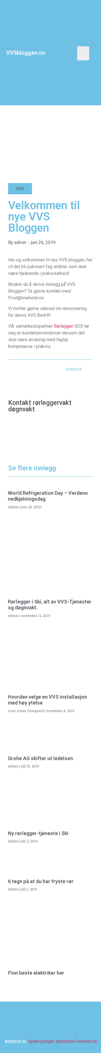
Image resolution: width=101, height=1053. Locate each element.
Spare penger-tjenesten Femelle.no (62, 1041)
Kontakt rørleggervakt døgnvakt (40, 406)
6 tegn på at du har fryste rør (41, 881)
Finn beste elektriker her (36, 973)
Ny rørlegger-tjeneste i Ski (38, 833)
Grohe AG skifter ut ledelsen (40, 758)
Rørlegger (64, 326)
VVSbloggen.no (25, 52)
